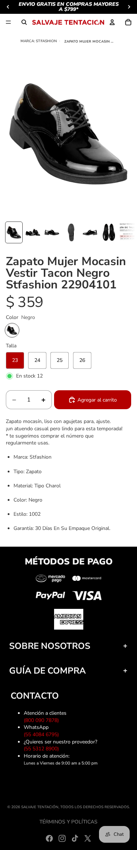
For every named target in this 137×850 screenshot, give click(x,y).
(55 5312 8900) (43, 748)
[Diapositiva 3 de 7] (52, 232)
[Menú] (8, 22)
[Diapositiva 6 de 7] (109, 232)
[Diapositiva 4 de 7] (71, 232)
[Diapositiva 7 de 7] (128, 232)
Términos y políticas (68, 821)
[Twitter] (87, 838)
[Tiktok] (75, 838)
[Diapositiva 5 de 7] (90, 232)
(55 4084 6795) (43, 734)
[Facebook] (49, 838)
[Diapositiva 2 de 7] (33, 232)
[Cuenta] (112, 22)
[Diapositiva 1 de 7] (14, 232)
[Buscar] (24, 22)
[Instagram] (62, 838)
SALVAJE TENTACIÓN (39, 807)
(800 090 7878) (43, 720)
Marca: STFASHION (38, 41)
